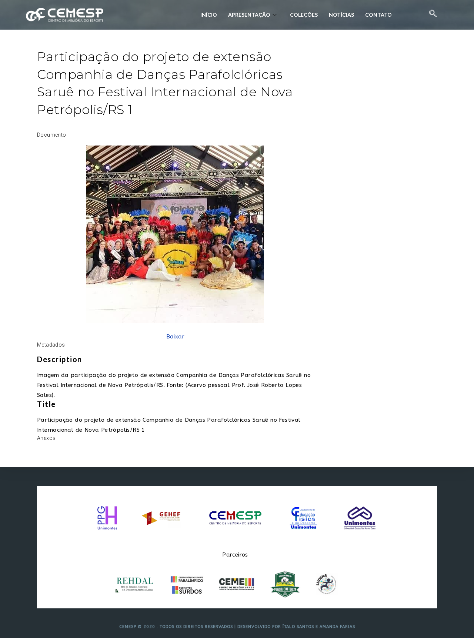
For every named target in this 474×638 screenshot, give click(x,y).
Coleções (304, 14)
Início (208, 14)
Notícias (341, 14)
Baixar (175, 336)
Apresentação (249, 14)
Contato (378, 14)
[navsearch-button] (432, 14)
